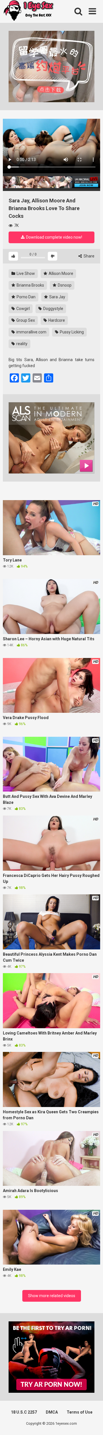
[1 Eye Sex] (28, 11)
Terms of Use (79, 1412)
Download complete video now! (53, 237)
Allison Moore (60, 273)
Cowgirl (22, 308)
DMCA (52, 1412)
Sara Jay (56, 297)
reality (21, 343)
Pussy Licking (71, 332)
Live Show (25, 273)
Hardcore (56, 320)
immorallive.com (30, 332)
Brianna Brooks (30, 285)
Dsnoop (64, 285)
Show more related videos (51, 1295)
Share (88, 256)
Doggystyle (52, 308)
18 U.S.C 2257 (24, 1412)
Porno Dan (25, 297)
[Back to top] (92, 1423)
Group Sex (25, 320)
